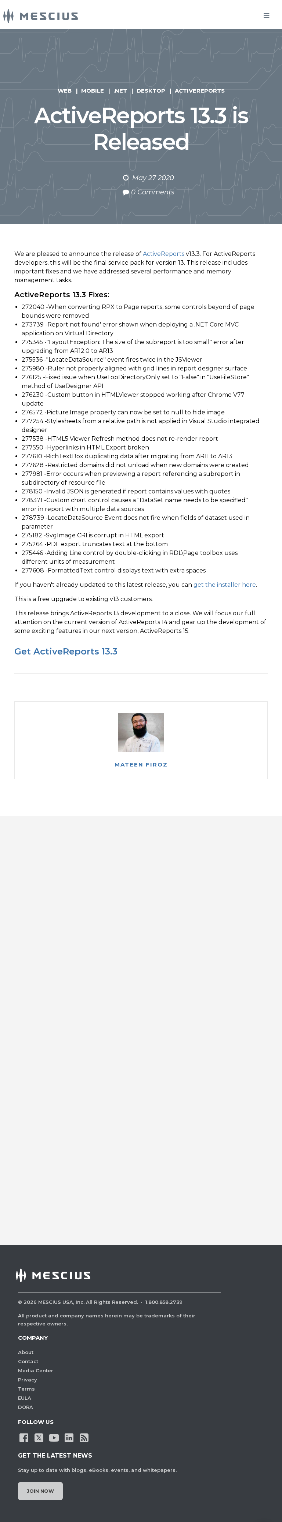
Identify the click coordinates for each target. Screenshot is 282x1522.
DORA (25, 1407)
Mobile (92, 90)
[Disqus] (141, 936)
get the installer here (225, 584)
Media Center (35, 1370)
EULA (24, 1398)
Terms (26, 1389)
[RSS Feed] (84, 1437)
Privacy (27, 1380)
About (25, 1352)
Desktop (151, 90)
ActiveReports (200, 90)
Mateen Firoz (141, 764)
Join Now (40, 1491)
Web (65, 90)
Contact (28, 1361)
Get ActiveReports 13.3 (66, 651)
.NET (120, 90)
